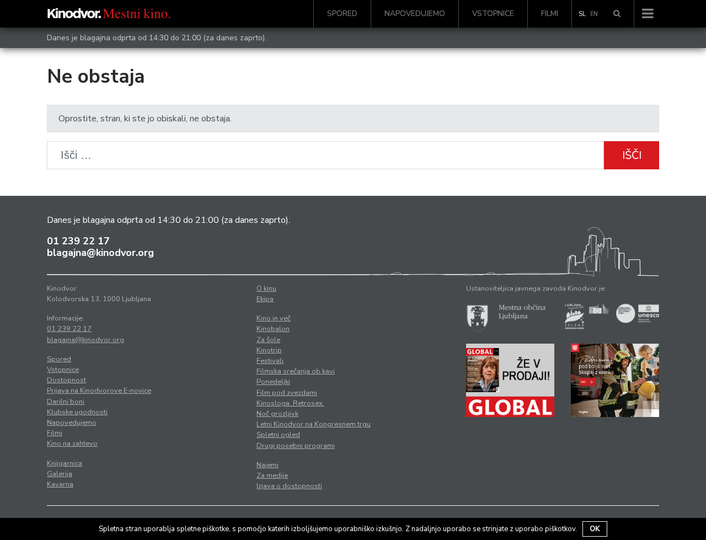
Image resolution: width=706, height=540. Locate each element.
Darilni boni (65, 402)
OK (595, 529)
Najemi (267, 465)
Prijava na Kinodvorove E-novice (99, 390)
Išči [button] (631, 155)
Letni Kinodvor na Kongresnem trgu (313, 424)
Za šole (268, 340)
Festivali (270, 361)
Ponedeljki (273, 382)
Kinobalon (273, 329)
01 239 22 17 (78, 241)
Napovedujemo (414, 13)
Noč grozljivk (277, 414)
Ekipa (265, 299)
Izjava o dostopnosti (289, 486)
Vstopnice (493, 13)
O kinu (266, 288)
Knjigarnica (64, 463)
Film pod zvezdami (286, 393)
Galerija (59, 474)
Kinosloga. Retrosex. (290, 403)
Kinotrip (269, 350)
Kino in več (273, 318)
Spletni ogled (278, 435)
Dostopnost (66, 380)
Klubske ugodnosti (77, 412)
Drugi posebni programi (295, 446)
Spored (342, 13)
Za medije (272, 475)
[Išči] (617, 13)
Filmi (549, 13)
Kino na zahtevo (72, 443)
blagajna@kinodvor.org (100, 252)
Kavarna (60, 484)
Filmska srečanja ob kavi (295, 371)
